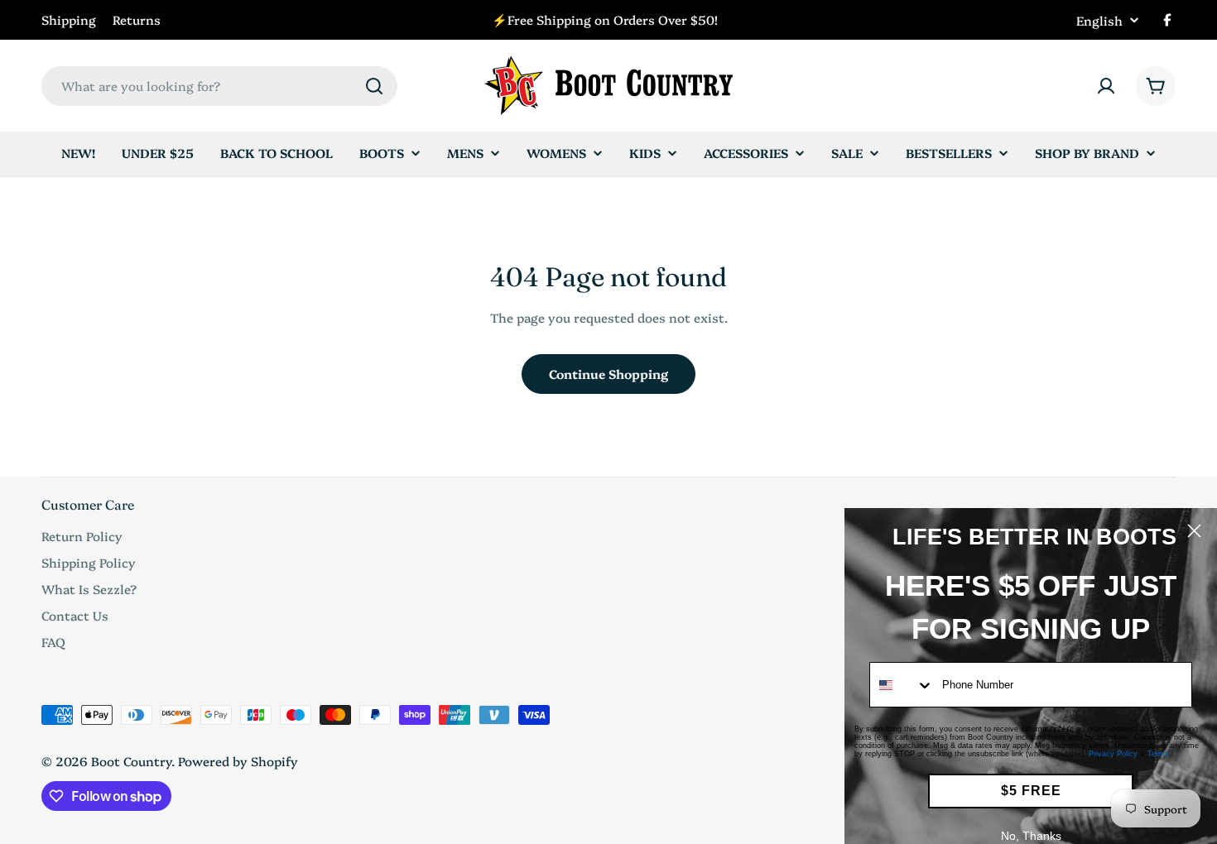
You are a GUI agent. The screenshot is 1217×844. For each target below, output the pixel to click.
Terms (1158, 754)
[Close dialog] (1194, 530)
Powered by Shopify (238, 761)
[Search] (374, 86)
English (1099, 20)
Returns (137, 19)
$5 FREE (1031, 791)
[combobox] (219, 86)
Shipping (68, 19)
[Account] (1106, 86)
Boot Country (131, 761)
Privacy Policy (1113, 754)
